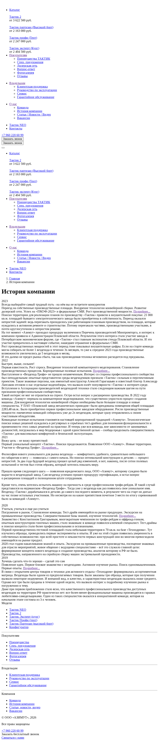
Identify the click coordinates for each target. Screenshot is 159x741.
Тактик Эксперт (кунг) (24, 616)
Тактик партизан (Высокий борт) (31, 27)
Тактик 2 (15, 16)
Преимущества (19, 642)
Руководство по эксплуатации (29, 678)
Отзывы (14, 659)
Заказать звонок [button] (12, 138)
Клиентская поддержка (24, 674)
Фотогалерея (17, 656)
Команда (15, 700)
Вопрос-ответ (18, 652)
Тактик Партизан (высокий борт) (31, 623)
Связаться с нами (13, 737)
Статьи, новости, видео (24, 707)
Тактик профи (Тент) (23, 37)
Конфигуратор (19, 627)
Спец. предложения (22, 645)
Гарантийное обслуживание (28, 685)
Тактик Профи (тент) (23, 620)
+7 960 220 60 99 (12, 135)
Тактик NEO (17, 609)
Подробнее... (141, 311)
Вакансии (15, 710)
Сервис (14, 681)
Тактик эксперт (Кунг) (24, 48)
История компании (22, 704)
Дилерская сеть (19, 649)
